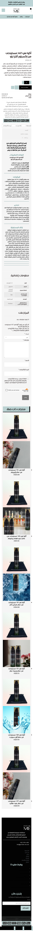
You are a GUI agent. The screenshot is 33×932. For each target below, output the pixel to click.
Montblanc (10, 304)
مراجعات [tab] (25, 138)
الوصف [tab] (26, 130)
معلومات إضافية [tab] (24, 134)
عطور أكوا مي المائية (7, 97)
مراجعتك (26, 340)
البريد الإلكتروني (24, 370)
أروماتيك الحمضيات (10, 290)
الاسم (27, 360)
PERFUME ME (5, 94)
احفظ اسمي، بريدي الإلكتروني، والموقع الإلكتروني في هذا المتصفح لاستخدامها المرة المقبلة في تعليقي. (15, 380)
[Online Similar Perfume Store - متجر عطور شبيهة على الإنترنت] (16, 11)
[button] (3, 10)
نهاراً (12, 295)
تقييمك (26, 334)
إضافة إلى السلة (24, 87)
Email (29, 900)
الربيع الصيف (10, 299)
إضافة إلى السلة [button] (9, 810)
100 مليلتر (11, 287)
